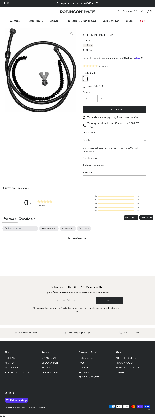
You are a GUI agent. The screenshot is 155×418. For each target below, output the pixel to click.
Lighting (15, 20)
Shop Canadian (111, 20)
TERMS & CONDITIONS (128, 368)
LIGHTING (10, 358)
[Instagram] (8, 3)
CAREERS (121, 373)
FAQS (81, 363)
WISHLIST (47, 368)
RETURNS (84, 373)
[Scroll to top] (149, 410)
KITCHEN (10, 363)
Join (109, 300)
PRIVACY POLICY (125, 363)
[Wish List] (135, 11)
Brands (130, 20)
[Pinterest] (12, 3)
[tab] (27, 219)
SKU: (85, 133)
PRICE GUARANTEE (89, 377)
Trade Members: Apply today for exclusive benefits (112, 117)
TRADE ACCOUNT (51, 373)
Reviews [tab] (9, 218)
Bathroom (35, 20)
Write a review (146, 217)
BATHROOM (11, 368)
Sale (142, 20)
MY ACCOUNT (49, 358)
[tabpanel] (77, 248)
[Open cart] (148, 11)
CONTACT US (86, 358)
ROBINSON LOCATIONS (18, 373)
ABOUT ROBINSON (126, 358)
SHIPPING (84, 368)
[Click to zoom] (71, 33)
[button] (117, 196)
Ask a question (131, 217)
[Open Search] (118, 11)
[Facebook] (4, 3)
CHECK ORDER (50, 363)
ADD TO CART (114, 110)
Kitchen (54, 20)
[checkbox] (84, 228)
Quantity (87, 92)
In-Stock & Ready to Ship (82, 20)
